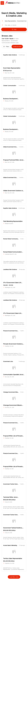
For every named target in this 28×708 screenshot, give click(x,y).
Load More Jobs (14, 577)
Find (15, 29)
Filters (7, 46)
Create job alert (17, 46)
